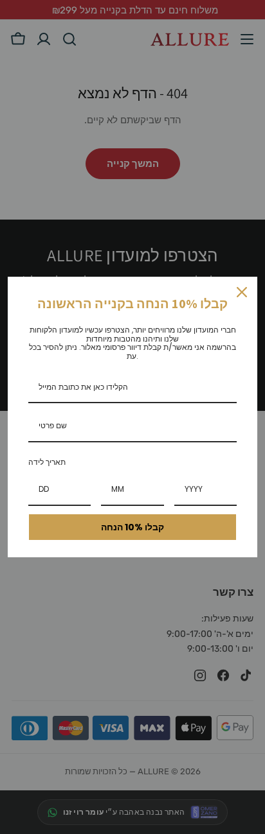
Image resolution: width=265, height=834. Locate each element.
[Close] (241, 292)
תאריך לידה (47, 461)
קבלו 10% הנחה (132, 527)
